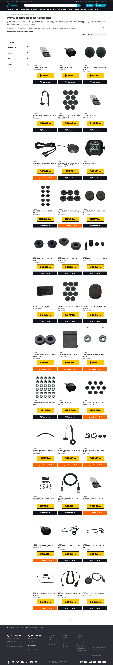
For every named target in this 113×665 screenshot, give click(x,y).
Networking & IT (61, 9)
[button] (97, 34)
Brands (96, 9)
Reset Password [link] (52, 643)
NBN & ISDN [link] (80, 646)
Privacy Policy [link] (80, 637)
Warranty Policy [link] (80, 644)
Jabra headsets (20, 23)
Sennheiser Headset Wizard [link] (82, 651)
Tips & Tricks (29, 628)
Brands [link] (64, 643)
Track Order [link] (51, 637)
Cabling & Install (51, 9)
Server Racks (42, 9)
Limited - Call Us (46, 178)
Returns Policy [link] (80, 643)
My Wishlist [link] (51, 641)
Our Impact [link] (65, 644)
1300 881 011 (36, 635)
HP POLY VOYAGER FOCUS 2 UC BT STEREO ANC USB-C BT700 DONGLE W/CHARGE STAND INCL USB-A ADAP (13, 657)
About (35, 628)
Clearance (90, 9)
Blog (8, 628)
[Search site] (79, 5)
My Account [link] (52, 635)
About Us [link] (65, 635)
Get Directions (11, 644)
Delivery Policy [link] (80, 641)
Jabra (24, 21)
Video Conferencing (31, 9)
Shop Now (30, 1)
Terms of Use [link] (80, 635)
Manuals (22, 628)
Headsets (22, 9)
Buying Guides (14, 628)
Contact (41, 628)
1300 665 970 (15, 635)
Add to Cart (46, 82)
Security (70, 9)
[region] (18, 331)
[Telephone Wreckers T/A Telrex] (13, 4)
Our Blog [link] (65, 637)
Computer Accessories (80, 9)
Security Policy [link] (80, 639)
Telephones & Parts (13, 9)
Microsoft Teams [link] (81, 648)
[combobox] (50, 5)
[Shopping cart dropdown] (104, 5)
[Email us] (36, 662)
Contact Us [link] (65, 646)
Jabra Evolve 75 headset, (45, 27)
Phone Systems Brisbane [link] (68, 641)
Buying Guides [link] (66, 639)
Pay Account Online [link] (53, 639)
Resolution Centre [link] (53, 644)
